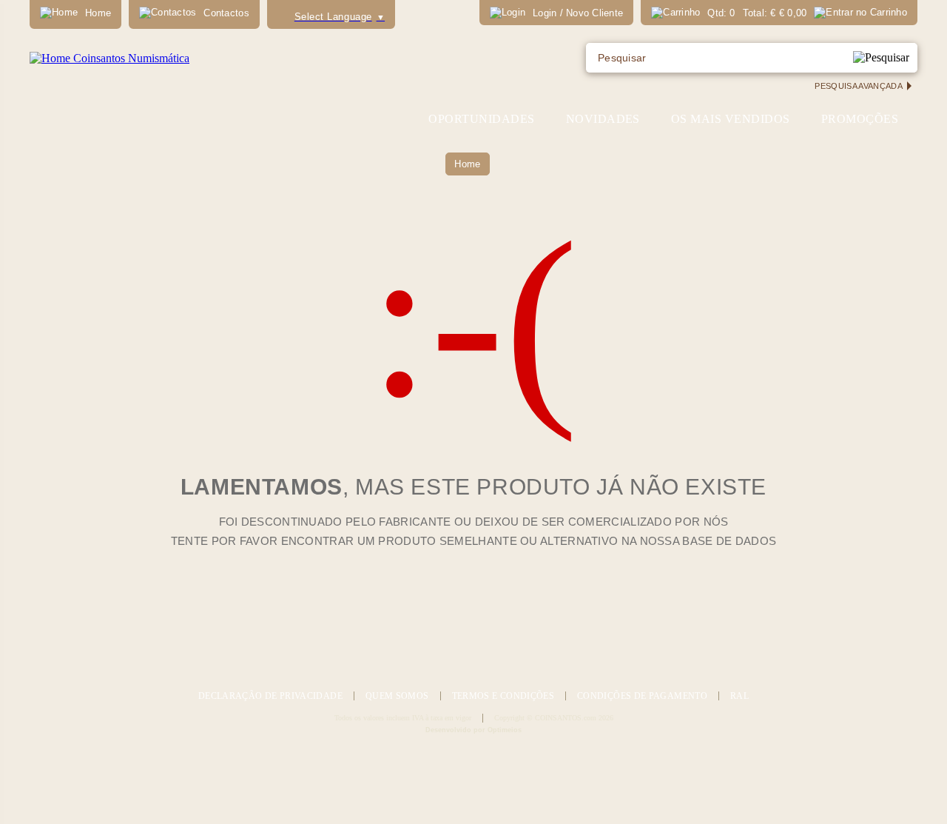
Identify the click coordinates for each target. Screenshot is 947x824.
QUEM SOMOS (397, 696)
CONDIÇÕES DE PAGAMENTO (642, 696)
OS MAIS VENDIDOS (730, 119)
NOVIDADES (603, 119)
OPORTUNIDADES (481, 119)
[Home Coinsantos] (109, 58)
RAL (739, 696)
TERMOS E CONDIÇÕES (503, 696)
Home (467, 164)
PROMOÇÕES (859, 119)
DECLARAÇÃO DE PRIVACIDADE (270, 696)
